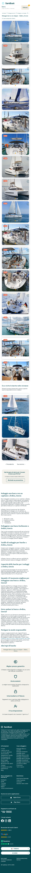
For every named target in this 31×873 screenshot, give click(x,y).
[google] (4, 834)
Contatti (19, 782)
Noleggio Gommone (22, 751)
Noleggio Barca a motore (21, 749)
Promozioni (20, 765)
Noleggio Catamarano (23, 756)
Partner (19, 859)
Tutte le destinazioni (7, 788)
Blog (2, 770)
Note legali (4, 858)
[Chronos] (15, 76)
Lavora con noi (5, 750)
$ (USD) (14, 853)
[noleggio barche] (8, 3)
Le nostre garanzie (6, 752)
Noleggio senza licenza (23, 761)
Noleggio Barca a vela (23, 755)
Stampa (3, 765)
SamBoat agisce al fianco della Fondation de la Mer (15, 638)
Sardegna (3, 780)
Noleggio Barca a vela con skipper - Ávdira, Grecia (15, 650)
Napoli (2, 786)
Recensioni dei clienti (7, 763)
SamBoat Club (5, 761)
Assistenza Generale (23, 778)
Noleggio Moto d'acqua (23, 758)
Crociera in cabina (22, 763)
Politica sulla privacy (22, 858)
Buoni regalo (4, 760)
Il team (3, 748)
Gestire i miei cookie (22, 783)
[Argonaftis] (15, 99)
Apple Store (17, 797)
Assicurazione (5, 753)
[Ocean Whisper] (15, 31)
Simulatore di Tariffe (7, 755)
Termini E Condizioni (6, 859)
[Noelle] (15, 121)
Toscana (3, 783)
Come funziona (21, 780)
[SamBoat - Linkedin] (9, 820)
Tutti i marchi (20, 767)
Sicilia (2, 781)
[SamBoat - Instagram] (6, 820)
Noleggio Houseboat (22, 760)
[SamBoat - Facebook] (2, 820)
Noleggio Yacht (21, 753)
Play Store (17, 802)
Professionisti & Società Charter (5, 757)
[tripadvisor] (5, 841)
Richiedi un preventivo (15, 480)
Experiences (4, 768)
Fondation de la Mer (6, 767)
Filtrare (26, 6)
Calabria (3, 785)
